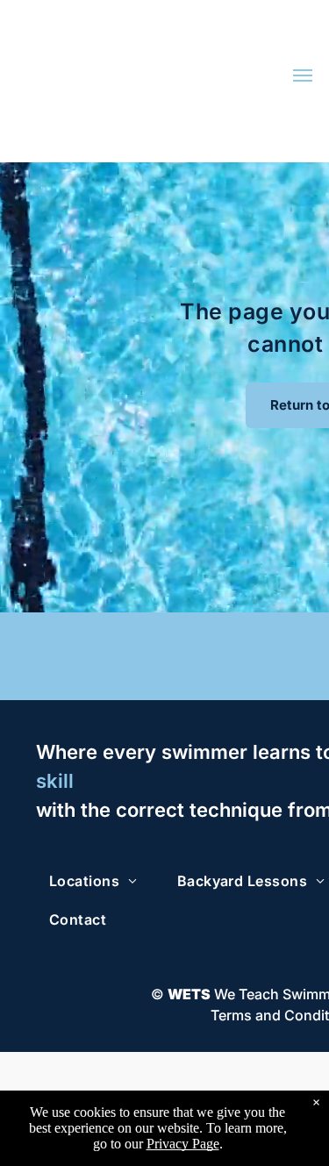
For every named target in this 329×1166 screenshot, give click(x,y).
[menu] (302, 75)
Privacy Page (183, 1143)
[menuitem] (100, 881)
